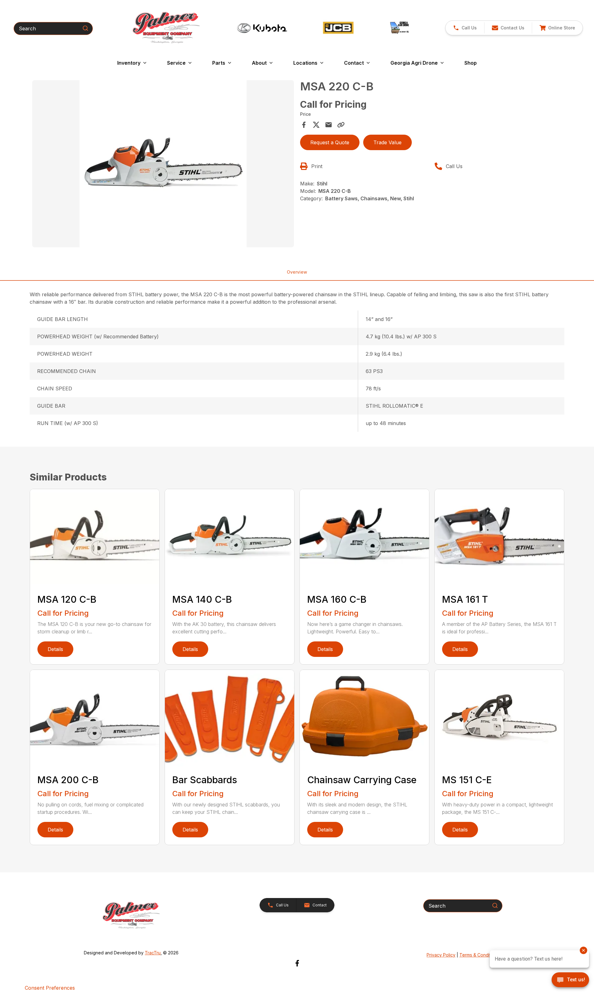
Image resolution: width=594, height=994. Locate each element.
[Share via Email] (328, 124)
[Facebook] (297, 963)
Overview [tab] (297, 272)
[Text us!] (570, 980)
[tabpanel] (163, 164)
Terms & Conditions (479, 954)
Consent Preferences (50, 988)
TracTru (153, 952)
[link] (557, 27)
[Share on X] (316, 124)
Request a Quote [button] (329, 142)
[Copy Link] (341, 124)
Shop (470, 63)
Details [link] (55, 649)
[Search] (85, 28)
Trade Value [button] (387, 142)
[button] (465, 27)
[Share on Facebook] (304, 124)
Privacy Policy (441, 954)
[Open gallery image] (163, 163)
